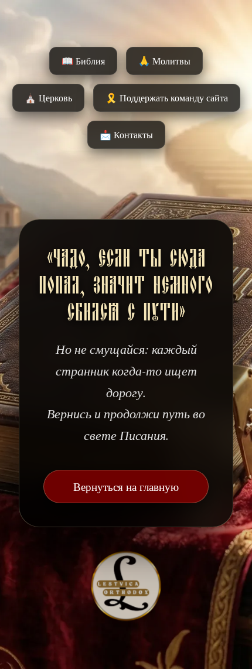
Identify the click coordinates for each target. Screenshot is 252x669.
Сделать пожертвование (126, 374)
